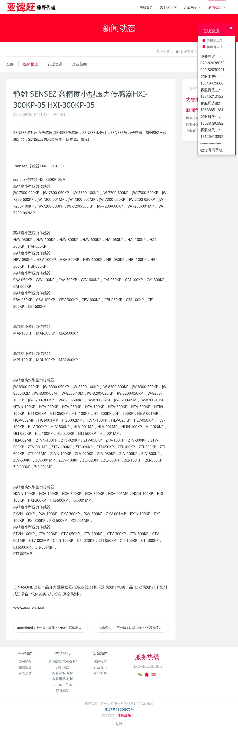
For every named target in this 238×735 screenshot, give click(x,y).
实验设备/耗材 (62, 673)
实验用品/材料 (62, 678)
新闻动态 (214, 7)
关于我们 (166, 7)
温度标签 (62, 690)
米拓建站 (125, 715)
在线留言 (25, 667)
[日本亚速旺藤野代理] (31, 7)
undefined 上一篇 (52, 627)
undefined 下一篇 (133, 627)
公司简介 (25, 661)
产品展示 (190, 7)
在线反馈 (25, 673)
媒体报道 (30, 64)
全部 (10, 64)
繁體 (119, 724)
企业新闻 (79, 64)
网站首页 (146, 7)
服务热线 (147, 657)
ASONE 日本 (62, 685)
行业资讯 (55, 64)
